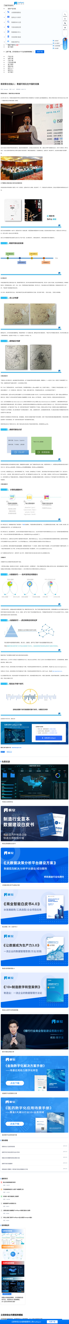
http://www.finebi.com (57, 671)
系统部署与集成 (16, 37)
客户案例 (10, 47)
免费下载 (40, 52)
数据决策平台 (15, 42)
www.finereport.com (16, 747)
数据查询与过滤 (16, 22)
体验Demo (9, 752)
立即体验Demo (6, 1294)
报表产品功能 (12, 9)
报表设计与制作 (16, 17)
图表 (24, 524)
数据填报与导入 (16, 32)
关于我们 (10, 72)
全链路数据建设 (16, 12)
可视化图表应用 (16, 27)
